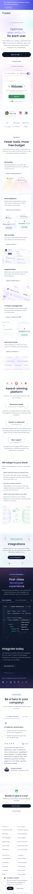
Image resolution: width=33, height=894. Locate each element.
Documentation (6, 858)
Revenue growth (22, 841)
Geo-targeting (22, 837)
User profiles (6, 845)
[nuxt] (22, 682)
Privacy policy (22, 874)
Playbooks (5, 866)
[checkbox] (28, 73)
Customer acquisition (24, 830)
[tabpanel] (16, 624)
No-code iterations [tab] (21, 600)
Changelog (5, 862)
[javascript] (3, 682)
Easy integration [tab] (6, 600)
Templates (5, 870)
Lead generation (22, 833)
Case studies (21, 870)
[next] (11, 682)
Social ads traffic (22, 849)
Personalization (6, 837)
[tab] (16, 606)
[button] (17, 73)
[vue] (18, 682)
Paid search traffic (23, 845)
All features (5, 849)
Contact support (22, 862)
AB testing (5, 833)
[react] (7, 682)
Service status (22, 858)
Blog (3, 874)
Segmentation (6, 841)
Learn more (8, 7)
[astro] (26, 682)
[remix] (14, 682)
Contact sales (21, 866)
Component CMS (7, 830)
